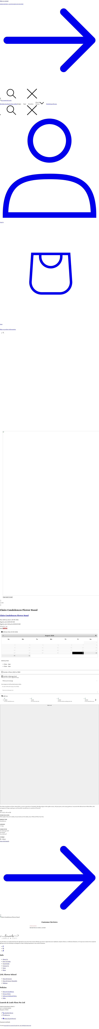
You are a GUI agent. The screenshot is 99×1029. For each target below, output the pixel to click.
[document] (49, 917)
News (4, 968)
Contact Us (6, 966)
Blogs (4, 970)
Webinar (5, 983)
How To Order (7, 961)
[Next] (95, 699)
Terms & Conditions (8, 991)
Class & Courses (7, 978)
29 (96, 653)
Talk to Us (7, 1015)
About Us (5, 959)
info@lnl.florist (8, 1013)
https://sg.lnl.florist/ (10, 1018)
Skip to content (4, 1)
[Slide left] (0, 600)
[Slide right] (0, 605)
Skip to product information (8, 329)
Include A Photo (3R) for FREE (11, 672)
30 (14, 655)
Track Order (6, 963)
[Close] (0, 915)
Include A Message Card (10, 676)
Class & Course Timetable (10, 981)
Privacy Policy (7, 994)
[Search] (49, 94)
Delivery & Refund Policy (10, 996)
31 (29, 655)
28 (82, 653)
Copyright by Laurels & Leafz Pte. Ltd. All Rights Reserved (17, 1025)
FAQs (4, 998)
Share (2, 837)
